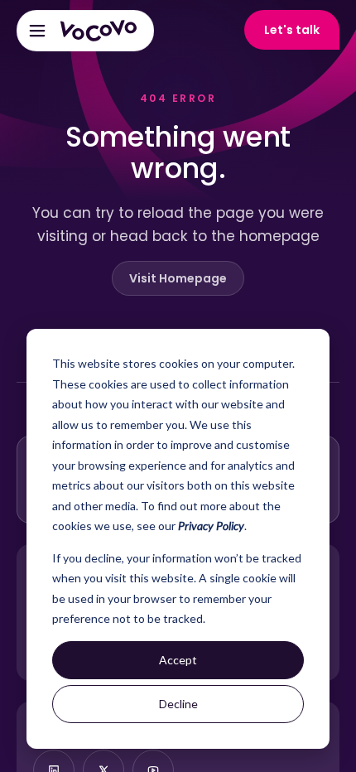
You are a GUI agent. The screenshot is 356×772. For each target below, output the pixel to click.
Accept (178, 660)
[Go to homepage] (98, 30)
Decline (178, 704)
